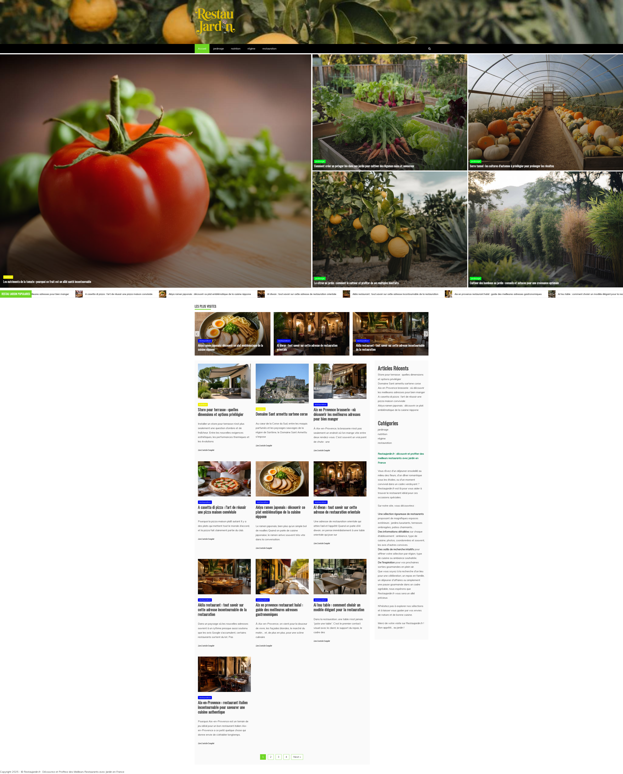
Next (426, 334)
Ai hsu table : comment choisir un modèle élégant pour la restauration (342, 294)
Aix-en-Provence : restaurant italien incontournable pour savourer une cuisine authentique (444, 294)
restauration (269, 48)
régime (251, 48)
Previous (197, 334)
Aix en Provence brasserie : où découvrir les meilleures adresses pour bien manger (337, 414)
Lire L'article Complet (206, 450)
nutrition (235, 48)
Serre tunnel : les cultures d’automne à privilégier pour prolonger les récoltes (512, 166)
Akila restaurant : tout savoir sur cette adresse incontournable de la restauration (143, 294)
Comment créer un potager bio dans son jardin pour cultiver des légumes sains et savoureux (364, 166)
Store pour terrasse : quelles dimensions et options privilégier (541, 294)
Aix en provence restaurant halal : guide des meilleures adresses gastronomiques (245, 294)
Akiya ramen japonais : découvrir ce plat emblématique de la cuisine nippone (280, 511)
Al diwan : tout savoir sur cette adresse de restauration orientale (49, 294)
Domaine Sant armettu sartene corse (282, 414)
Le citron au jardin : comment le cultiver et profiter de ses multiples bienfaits (356, 283)
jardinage (218, 48)
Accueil (202, 48)
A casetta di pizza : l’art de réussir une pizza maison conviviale (222, 509)
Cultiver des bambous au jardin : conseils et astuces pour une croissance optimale (514, 283)
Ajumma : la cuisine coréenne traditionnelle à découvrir (386, 349)
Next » (297, 756)
